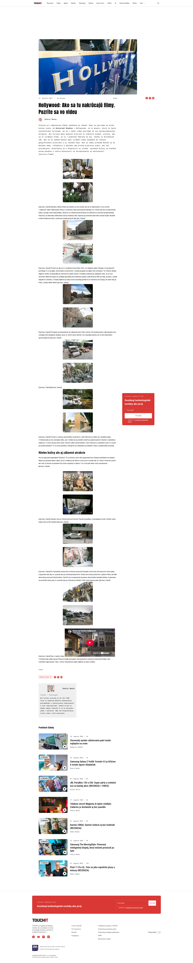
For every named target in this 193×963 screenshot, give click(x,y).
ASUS (109, 3)
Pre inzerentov (76, 929)
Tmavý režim (152, 932)
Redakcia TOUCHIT (76, 747)
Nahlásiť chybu (44, 677)
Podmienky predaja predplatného (108, 932)
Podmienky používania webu (107, 929)
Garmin (73, 3)
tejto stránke (90, 662)
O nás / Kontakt (77, 926)
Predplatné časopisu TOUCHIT (108, 926)
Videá (58, 3)
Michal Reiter (75, 789)
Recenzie (50, 3)
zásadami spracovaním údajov (134, 907)
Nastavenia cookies (104, 939)
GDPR (100, 935)
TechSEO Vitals (53, 957)
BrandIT (74, 932)
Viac (141, 3)
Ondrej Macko (51, 119)
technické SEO (37, 957)
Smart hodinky (124, 3)
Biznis (135, 3)
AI (115, 3)
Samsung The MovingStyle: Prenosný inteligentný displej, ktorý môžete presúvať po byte (92, 847)
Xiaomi (91, 3)
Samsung (82, 3)
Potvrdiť (138, 416)
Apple (66, 3)
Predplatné (75, 936)
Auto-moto (100, 3)
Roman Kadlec (75, 831)
